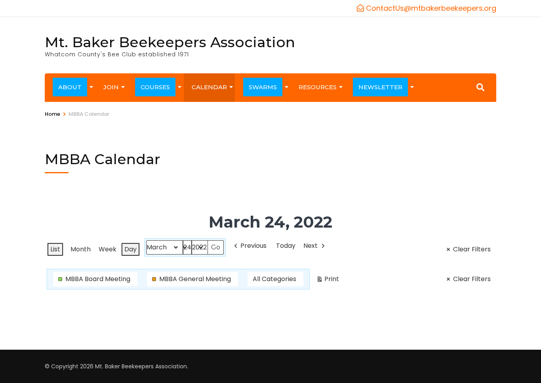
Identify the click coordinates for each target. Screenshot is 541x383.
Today (285, 245)
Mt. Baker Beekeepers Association (170, 42)
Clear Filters (472, 249)
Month (80, 249)
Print (327, 280)
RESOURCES (318, 87)
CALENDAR (209, 87)
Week (107, 249)
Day (130, 249)
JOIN (111, 87)
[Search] (480, 87)
